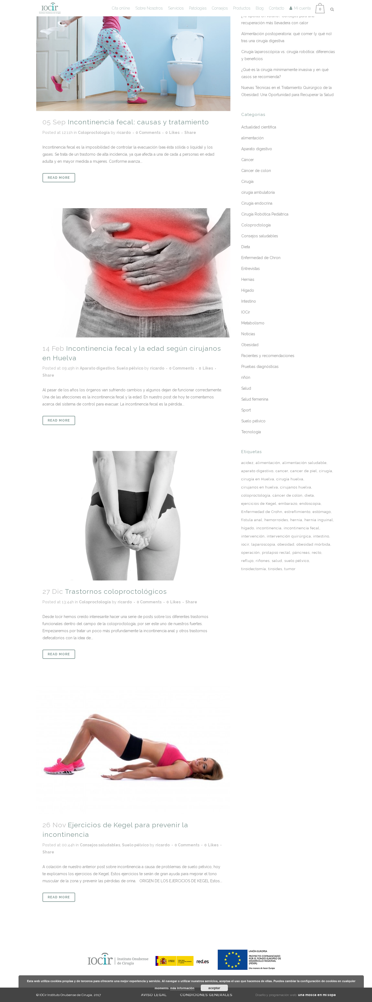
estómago (322, 512)
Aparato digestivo (97, 368)
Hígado (247, 290)
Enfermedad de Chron (260, 258)
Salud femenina (254, 399)
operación (250, 553)
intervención (253, 536)
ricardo (124, 132)
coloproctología (255, 495)
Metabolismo (252, 323)
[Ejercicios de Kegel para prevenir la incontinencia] (133, 749)
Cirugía (247, 181)
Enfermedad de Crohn (261, 512)
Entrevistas (250, 268)
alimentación (252, 138)
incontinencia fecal (301, 528)
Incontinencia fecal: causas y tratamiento (138, 122)
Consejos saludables (100, 845)
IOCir (245, 312)
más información (182, 988)
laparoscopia (263, 544)
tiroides (275, 569)
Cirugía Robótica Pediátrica (264, 214)
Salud (246, 388)
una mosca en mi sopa (317, 995)
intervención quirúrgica (289, 536)
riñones (263, 561)
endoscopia (310, 504)
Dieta (245, 247)
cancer (282, 471)
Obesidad (249, 345)
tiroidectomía (253, 569)
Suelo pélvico (130, 368)
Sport (246, 410)
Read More (59, 178)
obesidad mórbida (313, 544)
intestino (321, 536)
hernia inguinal (318, 520)
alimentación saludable (304, 463)
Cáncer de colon (256, 170)
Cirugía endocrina (256, 203)
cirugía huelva (289, 479)
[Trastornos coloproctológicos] (133, 515)
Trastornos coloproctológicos (116, 591)
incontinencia (269, 528)
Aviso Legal (154, 995)
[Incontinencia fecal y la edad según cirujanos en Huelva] (133, 272)
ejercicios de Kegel (258, 504)
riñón (245, 377)
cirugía (325, 471)
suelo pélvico (296, 561)
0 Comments (148, 132)
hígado (247, 528)
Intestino (248, 301)
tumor (290, 569)
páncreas (301, 553)
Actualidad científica (258, 127)
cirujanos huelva (295, 487)
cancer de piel (303, 471)
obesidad (286, 544)
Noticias (248, 334)
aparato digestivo (257, 471)
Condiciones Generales (206, 995)
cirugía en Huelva (257, 479)
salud (277, 561)
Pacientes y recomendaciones (267, 356)
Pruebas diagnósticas (260, 366)
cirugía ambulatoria (258, 192)
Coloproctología (94, 132)
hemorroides (276, 520)
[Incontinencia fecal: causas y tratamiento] (133, 55)
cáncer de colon (288, 495)
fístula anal (251, 520)
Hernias (247, 279)
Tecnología (251, 432)
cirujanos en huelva (259, 487)
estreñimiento (297, 512)
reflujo (247, 561)
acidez (247, 463)
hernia (296, 520)
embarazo (288, 504)
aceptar (214, 987)
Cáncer (247, 160)
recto (316, 553)
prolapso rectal (276, 553)
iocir (245, 544)
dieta (309, 495)
